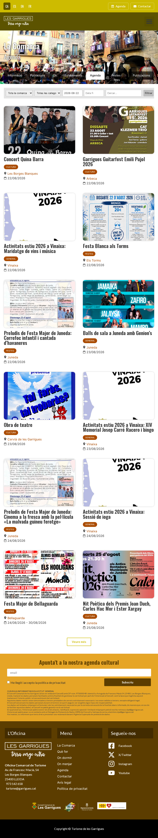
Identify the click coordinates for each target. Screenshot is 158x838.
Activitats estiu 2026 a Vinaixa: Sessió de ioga (114, 514)
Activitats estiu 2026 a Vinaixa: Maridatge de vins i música (35, 248)
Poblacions (37, 75)
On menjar (64, 764)
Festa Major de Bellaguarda (31, 603)
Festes (89, 253)
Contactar (64, 776)
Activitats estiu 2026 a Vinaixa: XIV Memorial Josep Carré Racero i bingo (118, 427)
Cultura (11, 167)
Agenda (95, 75)
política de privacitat (52, 682)
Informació (15, 75)
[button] (149, 21)
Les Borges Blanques (23, 173)
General (11, 258)
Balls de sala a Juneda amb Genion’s (117, 332)
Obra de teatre (18, 424)
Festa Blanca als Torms (106, 245)
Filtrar (148, 93)
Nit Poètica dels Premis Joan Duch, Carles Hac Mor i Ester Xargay (116, 606)
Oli (55, 75)
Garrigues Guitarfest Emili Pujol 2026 (114, 161)
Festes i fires (117, 78)
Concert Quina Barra (24, 159)
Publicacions (141, 75)
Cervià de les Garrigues (25, 439)
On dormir (64, 758)
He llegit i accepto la (38, 682)
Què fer (62, 751)
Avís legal (64, 782)
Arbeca (92, 178)
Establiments (73, 75)
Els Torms (94, 260)
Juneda (13, 357)
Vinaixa (13, 265)
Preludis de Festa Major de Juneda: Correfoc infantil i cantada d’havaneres (37, 337)
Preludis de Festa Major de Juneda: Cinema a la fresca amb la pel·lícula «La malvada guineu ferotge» (38, 516)
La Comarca (66, 745)
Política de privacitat (72, 789)
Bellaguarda (16, 618)
